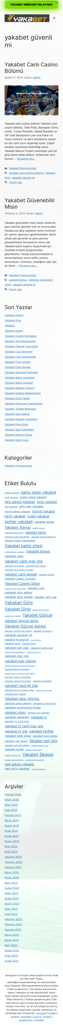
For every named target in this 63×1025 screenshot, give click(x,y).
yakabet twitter (41, 731)
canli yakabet (11, 497)
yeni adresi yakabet (19, 764)
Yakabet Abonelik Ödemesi (21, 372)
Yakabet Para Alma (16, 424)
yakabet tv (39, 717)
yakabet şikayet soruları (34, 760)
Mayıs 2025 (12, 820)
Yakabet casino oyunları (20, 578)
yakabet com (36, 588)
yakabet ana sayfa (14, 532)
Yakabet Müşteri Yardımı (20, 388)
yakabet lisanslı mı (33, 652)
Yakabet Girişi (18, 608)
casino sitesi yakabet (33, 497)
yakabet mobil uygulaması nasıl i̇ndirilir (20, 674)
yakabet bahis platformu (43, 537)
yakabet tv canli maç (17, 721)
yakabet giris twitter (19, 597)
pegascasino (26, 1020)
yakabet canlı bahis (14, 566)
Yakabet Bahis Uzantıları (20, 377)
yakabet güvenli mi (23, 177)
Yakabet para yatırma (22, 698)
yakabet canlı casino (36, 566)
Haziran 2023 (13, 929)
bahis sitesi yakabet (38, 492)
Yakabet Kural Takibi (17, 398)
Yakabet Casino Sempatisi (21, 336)
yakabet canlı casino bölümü (26, 173)
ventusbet (41, 1013)
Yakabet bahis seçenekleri (20, 540)
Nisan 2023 (12, 940)
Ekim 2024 (11, 846)
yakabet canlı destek (21, 574)
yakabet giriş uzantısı (40, 610)
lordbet (47, 1016)
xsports (37, 1016)
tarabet (53, 1013)
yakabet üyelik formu (33, 750)
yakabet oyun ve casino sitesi (19, 690)
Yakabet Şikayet (38, 754)
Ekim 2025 (11, 804)
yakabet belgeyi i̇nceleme (14, 552)
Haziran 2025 (13, 815)
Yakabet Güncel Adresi (25, 626)
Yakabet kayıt (29, 643)
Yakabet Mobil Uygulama (17, 669)
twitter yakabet (19, 521)
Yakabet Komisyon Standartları (24, 403)
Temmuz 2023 (13, 924)
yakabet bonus (18, 279)
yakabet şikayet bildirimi (14, 760)
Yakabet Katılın (14, 330)
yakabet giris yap (45, 597)
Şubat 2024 (12, 888)
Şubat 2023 (12, 950)
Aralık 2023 (12, 898)
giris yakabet (11, 506)
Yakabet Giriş (13, 320)
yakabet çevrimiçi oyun (39, 746)
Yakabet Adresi (14, 315)
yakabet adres (44, 522)
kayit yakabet (15, 516)
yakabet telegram (17, 717)
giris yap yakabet (31, 506)
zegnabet (26, 1016)
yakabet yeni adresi (16, 741)
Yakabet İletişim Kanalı (18, 434)
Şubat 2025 (12, 825)
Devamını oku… (26, 158)
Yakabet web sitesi (18, 736)
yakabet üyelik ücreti (13, 755)
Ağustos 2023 (13, 919)
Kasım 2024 (12, 841)
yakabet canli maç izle (24, 561)
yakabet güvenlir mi (18, 635)
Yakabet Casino (46, 574)
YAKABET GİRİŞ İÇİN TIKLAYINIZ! (31, 4)
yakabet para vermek (44, 690)
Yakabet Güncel (37, 615)
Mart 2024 (11, 882)
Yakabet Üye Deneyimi (18, 351)
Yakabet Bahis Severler (19, 382)
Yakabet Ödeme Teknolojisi (21, 346)
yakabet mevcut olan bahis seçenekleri (20, 666)
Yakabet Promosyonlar (22, 168)
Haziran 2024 (13, 867)
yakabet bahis (35, 532)
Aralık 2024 (12, 836)
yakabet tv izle (16, 731)
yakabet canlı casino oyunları (19, 569)
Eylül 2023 (11, 914)
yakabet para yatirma (15, 694)
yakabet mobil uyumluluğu (18, 677)
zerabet (15, 1016)
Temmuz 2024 (13, 862)
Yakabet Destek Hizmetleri (21, 419)
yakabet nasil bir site (21, 685)
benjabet (39, 1020)
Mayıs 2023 (12, 934)
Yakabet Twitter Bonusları (20, 408)
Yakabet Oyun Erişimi (18, 362)
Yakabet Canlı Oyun (17, 440)
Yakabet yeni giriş (43, 741)
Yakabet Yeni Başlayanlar (20, 341)
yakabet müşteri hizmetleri (18, 681)
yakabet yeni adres (45, 736)
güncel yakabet (43, 511)
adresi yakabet (12, 492)
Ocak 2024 (11, 893)
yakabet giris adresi (18, 592)
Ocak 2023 (11, 955)
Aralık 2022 (12, 960)
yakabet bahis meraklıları (17, 537)
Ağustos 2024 (13, 856)
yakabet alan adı (38, 528)
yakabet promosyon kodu (23, 707)
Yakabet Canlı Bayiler (18, 367)
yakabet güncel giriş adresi (18, 631)
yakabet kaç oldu (17, 648)
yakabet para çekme (18, 703)
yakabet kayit (12, 643)
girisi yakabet (47, 502)
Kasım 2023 (12, 903)
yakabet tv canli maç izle (24, 726)
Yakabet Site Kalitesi (17, 414)
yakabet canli (14, 556)
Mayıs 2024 (12, 872)
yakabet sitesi (15, 712)
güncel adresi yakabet (17, 511)
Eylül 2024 (11, 851)
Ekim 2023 (11, 908)
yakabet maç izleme (20, 661)
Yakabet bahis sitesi (23, 545)
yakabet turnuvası (38, 769)
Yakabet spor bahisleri (38, 712)
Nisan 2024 (12, 877)
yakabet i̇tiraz (35, 640)
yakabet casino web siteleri (15, 589)
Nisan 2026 (12, 799)
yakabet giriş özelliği (13, 616)
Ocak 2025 (11, 830)
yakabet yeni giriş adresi (17, 745)
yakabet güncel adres (22, 621)
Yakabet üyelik (14, 749)
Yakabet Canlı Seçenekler (20, 356)
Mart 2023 (11, 945)
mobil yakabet (38, 516)
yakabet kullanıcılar (41, 647)
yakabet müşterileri (42, 681)
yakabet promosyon (44, 703)
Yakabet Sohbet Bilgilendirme (23, 393)
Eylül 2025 (11, 810)
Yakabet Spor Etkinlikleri (19, 429)
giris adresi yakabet (20, 502)
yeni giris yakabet (17, 768)
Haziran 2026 (13, 794)
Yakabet (10, 325)
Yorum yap (15, 182)
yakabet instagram (17, 639)
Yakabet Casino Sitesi (22, 583)
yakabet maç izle (17, 656)
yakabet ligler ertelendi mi (15, 652)
